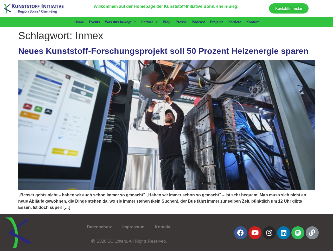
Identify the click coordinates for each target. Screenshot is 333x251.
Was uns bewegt (118, 22)
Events (94, 22)
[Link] (312, 232)
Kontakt (252, 22)
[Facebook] (240, 232)
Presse (181, 22)
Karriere (234, 22)
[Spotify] (297, 232)
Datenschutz (99, 227)
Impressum (133, 227)
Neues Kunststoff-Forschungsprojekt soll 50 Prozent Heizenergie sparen (163, 51)
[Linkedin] (283, 232)
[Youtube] (254, 232)
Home (79, 22)
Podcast (198, 22)
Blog (166, 22)
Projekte (216, 22)
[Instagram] (269, 232)
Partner (147, 22)
